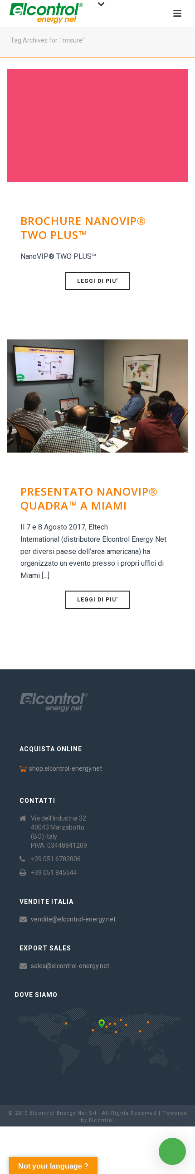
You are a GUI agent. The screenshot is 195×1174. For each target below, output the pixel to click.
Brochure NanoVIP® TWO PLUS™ (83, 227)
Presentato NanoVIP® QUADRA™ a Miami (89, 498)
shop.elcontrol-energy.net (65, 768)
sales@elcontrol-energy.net (70, 965)
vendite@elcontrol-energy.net (73, 919)
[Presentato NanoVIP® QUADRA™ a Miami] (97, 395)
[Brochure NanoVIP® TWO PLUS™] (97, 125)
